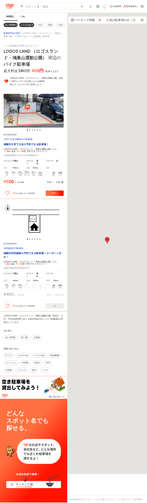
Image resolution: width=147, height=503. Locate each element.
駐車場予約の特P (12, 33)
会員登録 (117, 6)
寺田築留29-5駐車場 (13, 248)
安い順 (24, 337)
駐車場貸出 (131, 6)
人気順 (36, 337)
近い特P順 (10, 24)
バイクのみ (26, 24)
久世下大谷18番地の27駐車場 (18, 139)
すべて (8, 355)
